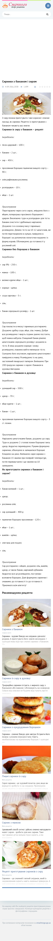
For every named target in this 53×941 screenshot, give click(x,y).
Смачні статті (6, 633)
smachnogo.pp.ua (43, 923)
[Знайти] (47, 14)
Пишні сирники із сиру (14, 776)
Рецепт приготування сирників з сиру (22, 871)
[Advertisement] (26, 47)
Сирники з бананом (12, 629)
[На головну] (15, 6)
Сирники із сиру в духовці (16, 678)
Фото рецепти (7, 780)
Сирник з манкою (11, 822)
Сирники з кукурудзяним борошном (21, 727)
